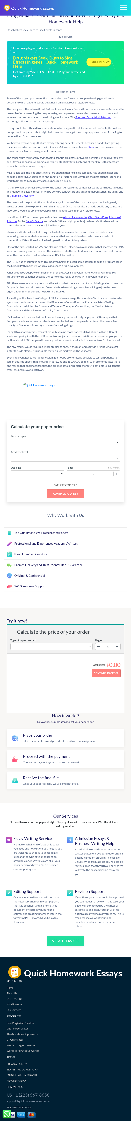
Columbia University (22, 195)
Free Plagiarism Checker (20, 1023)
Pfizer (91, 147)
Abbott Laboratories (75, 217)
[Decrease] (70, 474)
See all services (65, 941)
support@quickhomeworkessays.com (28, 1101)
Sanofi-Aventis (34, 221)
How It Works (14, 1004)
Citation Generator (17, 1028)
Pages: (99, 640)
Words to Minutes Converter (23, 1050)
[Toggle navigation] (123, 7)
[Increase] (116, 474)
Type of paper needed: (23, 640)
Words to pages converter (21, 1045)
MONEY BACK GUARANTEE (23, 1074)
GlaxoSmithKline (98, 217)
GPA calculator (15, 1039)
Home (10, 987)
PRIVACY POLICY (17, 1063)
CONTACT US (14, 998)
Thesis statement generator (22, 1034)
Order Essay (100, 62)
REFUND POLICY (16, 1080)
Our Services (14, 1009)
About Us (12, 993)
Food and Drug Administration (93, 117)
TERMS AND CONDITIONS (22, 1069)
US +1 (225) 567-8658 (28, 1094)
